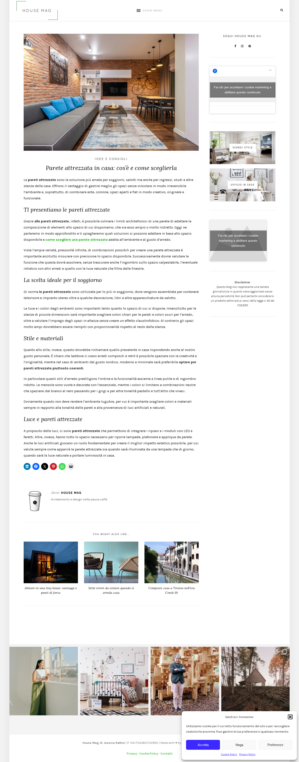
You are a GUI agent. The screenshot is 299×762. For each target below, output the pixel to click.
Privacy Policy (247, 754)
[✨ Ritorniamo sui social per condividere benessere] (43, 681)
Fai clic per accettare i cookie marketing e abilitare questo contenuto (242, 89)
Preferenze (275, 745)
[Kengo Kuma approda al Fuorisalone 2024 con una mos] (185, 681)
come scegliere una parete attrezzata (77, 239)
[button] (290, 717)
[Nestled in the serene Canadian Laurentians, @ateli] (255, 681)
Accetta (203, 745)
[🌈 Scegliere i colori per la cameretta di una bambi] (114, 681)
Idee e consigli (111, 159)
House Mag (71, 493)
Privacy (132, 753)
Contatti (166, 753)
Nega (239, 745)
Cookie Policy (229, 754)
